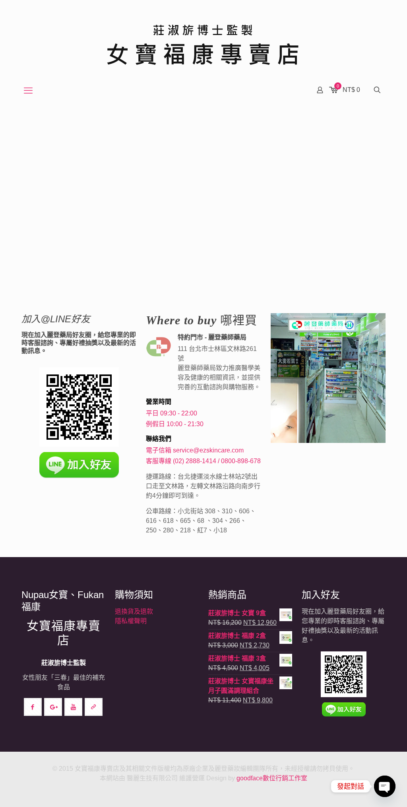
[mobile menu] (28, 90)
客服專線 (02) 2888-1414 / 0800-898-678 (203, 461)
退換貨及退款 (134, 611)
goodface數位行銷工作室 (271, 778)
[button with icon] (33, 707)
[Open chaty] (384, 786)
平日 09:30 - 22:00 (171, 413)
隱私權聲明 (131, 621)
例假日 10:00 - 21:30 (175, 424)
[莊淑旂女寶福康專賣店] (203, 40)
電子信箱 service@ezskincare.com (195, 450)
